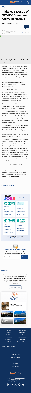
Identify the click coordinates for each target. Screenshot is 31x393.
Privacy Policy (11, 380)
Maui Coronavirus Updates (10, 8)
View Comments (15, 287)
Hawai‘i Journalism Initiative (8, 346)
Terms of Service (15, 366)
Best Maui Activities (22, 337)
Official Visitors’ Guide (22, 344)
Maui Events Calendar (22, 341)
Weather (8, 332)
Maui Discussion (8, 339)
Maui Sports (22, 334)
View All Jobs (21, 197)
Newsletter (15, 363)
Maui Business (22, 330)
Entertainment (22, 332)
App (15, 360)
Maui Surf (8, 334)
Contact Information (15, 354)
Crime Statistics (8, 337)
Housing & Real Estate (8, 341)
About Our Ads (19, 380)
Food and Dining (22, 339)
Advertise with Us (15, 357)
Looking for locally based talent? (15, 237)
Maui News (8, 330)
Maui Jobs (8, 344)
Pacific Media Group (19, 378)
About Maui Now (15, 351)
